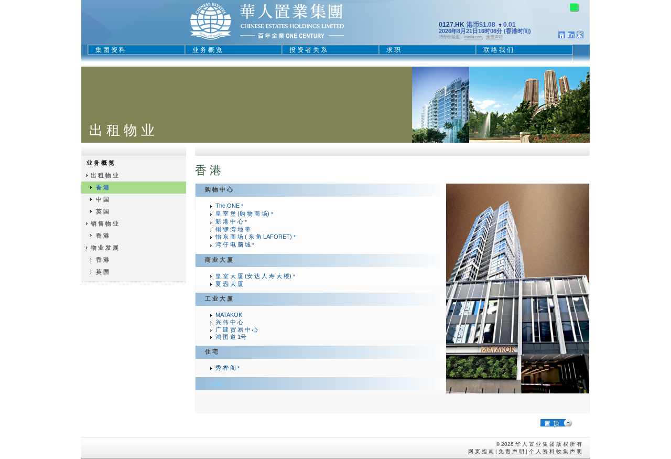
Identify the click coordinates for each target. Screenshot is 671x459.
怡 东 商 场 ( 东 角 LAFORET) (255, 236)
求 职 (393, 50)
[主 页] (561, 36)
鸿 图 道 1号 (230, 337)
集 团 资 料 (110, 50)
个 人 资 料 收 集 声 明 (555, 451)
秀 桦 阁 (227, 368)
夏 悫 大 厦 (229, 284)
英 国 (102, 211)
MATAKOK (228, 315)
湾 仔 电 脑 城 (234, 244)
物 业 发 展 (104, 247)
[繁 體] (580, 36)
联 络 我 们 (498, 50)
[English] (571, 36)
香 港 (102, 187)
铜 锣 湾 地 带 (233, 229)
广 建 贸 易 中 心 (236, 329)
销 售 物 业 (104, 223)
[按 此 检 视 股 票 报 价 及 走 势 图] (498, 31)
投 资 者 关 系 (308, 50)
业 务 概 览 (207, 50)
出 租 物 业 (104, 175)
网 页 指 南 (481, 451)
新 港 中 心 (231, 221)
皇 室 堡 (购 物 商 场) (244, 213)
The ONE (229, 205)
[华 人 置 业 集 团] (267, 39)
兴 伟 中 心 (229, 322)
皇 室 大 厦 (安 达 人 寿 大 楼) (255, 276)
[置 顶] (565, 422)
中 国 (102, 199)
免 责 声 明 (511, 451)
